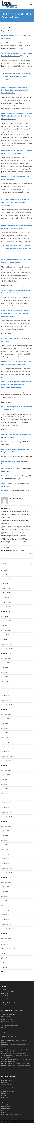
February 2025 (6, 588)
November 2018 (6, 705)
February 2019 (6, 691)
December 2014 (6, 924)
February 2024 (6, 602)
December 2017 (6, 756)
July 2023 (4, 616)
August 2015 (5, 887)
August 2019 (5, 663)
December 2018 (6, 700)
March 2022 (5, 635)
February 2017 (6, 803)
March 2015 (5, 910)
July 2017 (4, 779)
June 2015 (4, 896)
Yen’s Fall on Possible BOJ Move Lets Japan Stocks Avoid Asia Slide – (18, 76)
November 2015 (6, 873)
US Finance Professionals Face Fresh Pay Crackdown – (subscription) (15, 202)
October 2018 (6, 709)
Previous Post (12, 549)
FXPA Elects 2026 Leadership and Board (16, 520)
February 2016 (6, 859)
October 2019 (6, 653)
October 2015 (6, 877)
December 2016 (6, 812)
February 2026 (6, 579)
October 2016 (6, 821)
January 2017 (5, 807)
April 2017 (4, 793)
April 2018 (4, 737)
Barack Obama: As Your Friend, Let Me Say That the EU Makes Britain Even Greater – (16, 116)
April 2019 (4, 681)
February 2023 (6, 621)
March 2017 (5, 798)
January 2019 (5, 695)
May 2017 (4, 789)
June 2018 (4, 728)
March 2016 (5, 854)
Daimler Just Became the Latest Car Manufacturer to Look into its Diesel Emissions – (14, 313)
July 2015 (4, 891)
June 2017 (4, 784)
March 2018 (5, 742)
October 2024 (6, 593)
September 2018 (6, 714)
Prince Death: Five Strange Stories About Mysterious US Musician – (18, 248)
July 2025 (4, 583)
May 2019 (4, 677)
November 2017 (6, 761)
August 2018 (5, 719)
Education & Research (8, 948)
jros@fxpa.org (4, 993)
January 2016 (5, 863)
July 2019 (4, 667)
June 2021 (4, 639)
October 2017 (6, 765)
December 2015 (6, 868)
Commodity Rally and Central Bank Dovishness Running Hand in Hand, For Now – (15, 90)
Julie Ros (12, 27)
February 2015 (6, 915)
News (3, 962)
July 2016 (4, 835)
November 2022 (6, 625)
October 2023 (6, 611)
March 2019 (5, 686)
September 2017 (6, 770)
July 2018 (4, 723)
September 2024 (6, 597)
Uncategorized (21, 27)
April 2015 (4, 905)
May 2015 (4, 901)
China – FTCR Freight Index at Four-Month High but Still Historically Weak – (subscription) (16, 384)
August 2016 (5, 831)
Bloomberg (24, 56)
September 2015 (6, 882)
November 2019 (6, 649)
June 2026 (4, 574)
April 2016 (4, 849)
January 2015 (5, 919)
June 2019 (4, 672)
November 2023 (6, 607)
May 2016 (4, 845)
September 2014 (6, 938)
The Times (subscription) (19, 228)
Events (3, 953)
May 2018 (4, 733)
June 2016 (4, 840)
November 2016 (6, 817)
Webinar (4, 972)
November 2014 (6, 929)
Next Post (28, 555)
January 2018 (5, 751)
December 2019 (6, 644)
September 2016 (6, 826)
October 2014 (6, 933)
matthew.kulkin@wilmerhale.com (9, 1003)
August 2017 (5, 775)
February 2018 (6, 747)
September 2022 (6, 630)
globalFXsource (6, 958)
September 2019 (6, 658)
